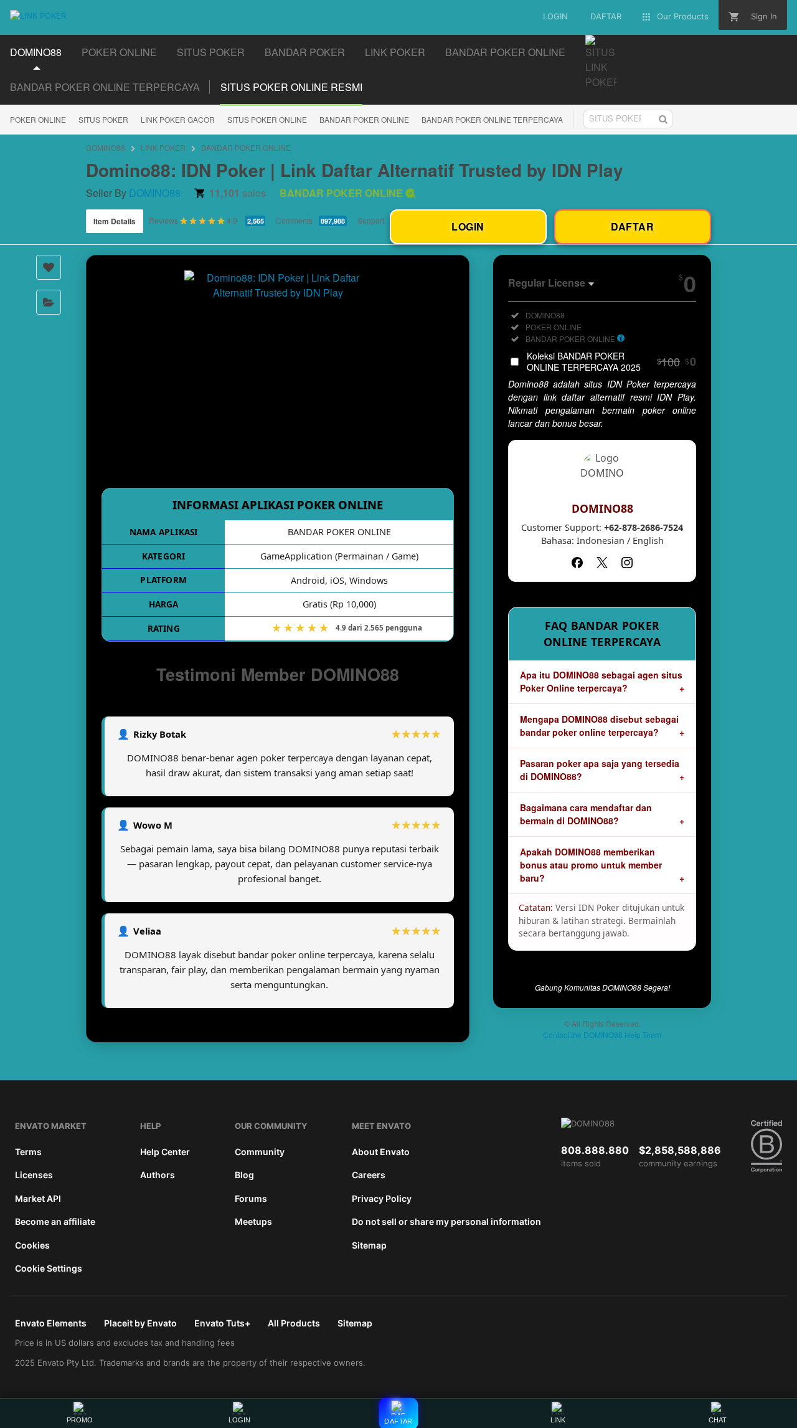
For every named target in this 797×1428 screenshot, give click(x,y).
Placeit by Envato (140, 1323)
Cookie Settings (48, 1268)
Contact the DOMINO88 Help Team (602, 1034)
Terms (28, 1151)
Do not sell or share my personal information (446, 1221)
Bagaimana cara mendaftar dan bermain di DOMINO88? (586, 814)
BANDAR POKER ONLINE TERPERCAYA (492, 119)
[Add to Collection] (48, 302)
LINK (557, 1420)
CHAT (718, 1420)
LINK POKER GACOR (178, 119)
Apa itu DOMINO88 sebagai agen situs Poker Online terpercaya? (601, 681)
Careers (368, 1174)
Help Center (165, 1151)
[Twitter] (602, 562)
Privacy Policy (382, 1198)
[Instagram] (627, 562)
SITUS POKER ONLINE (267, 119)
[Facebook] (577, 562)
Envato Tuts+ (222, 1323)
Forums (251, 1198)
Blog (244, 1174)
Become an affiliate (55, 1221)
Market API (38, 1198)
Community (260, 1151)
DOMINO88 (105, 147)
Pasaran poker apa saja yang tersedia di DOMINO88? (599, 770)
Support (370, 220)
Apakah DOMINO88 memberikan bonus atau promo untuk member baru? (591, 864)
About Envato (381, 1151)
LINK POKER (163, 147)
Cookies (32, 1245)
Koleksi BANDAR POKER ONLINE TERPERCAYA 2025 (611, 361)
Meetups (253, 1221)
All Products (294, 1323)
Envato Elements (51, 1323)
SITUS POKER (103, 119)
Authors (157, 1174)
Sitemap (369, 1245)
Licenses (34, 1174)
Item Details (114, 221)
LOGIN (239, 1420)
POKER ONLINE (38, 119)
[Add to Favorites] (48, 267)
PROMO (80, 1420)
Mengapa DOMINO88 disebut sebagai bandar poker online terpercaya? (599, 725)
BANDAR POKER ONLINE (364, 119)
